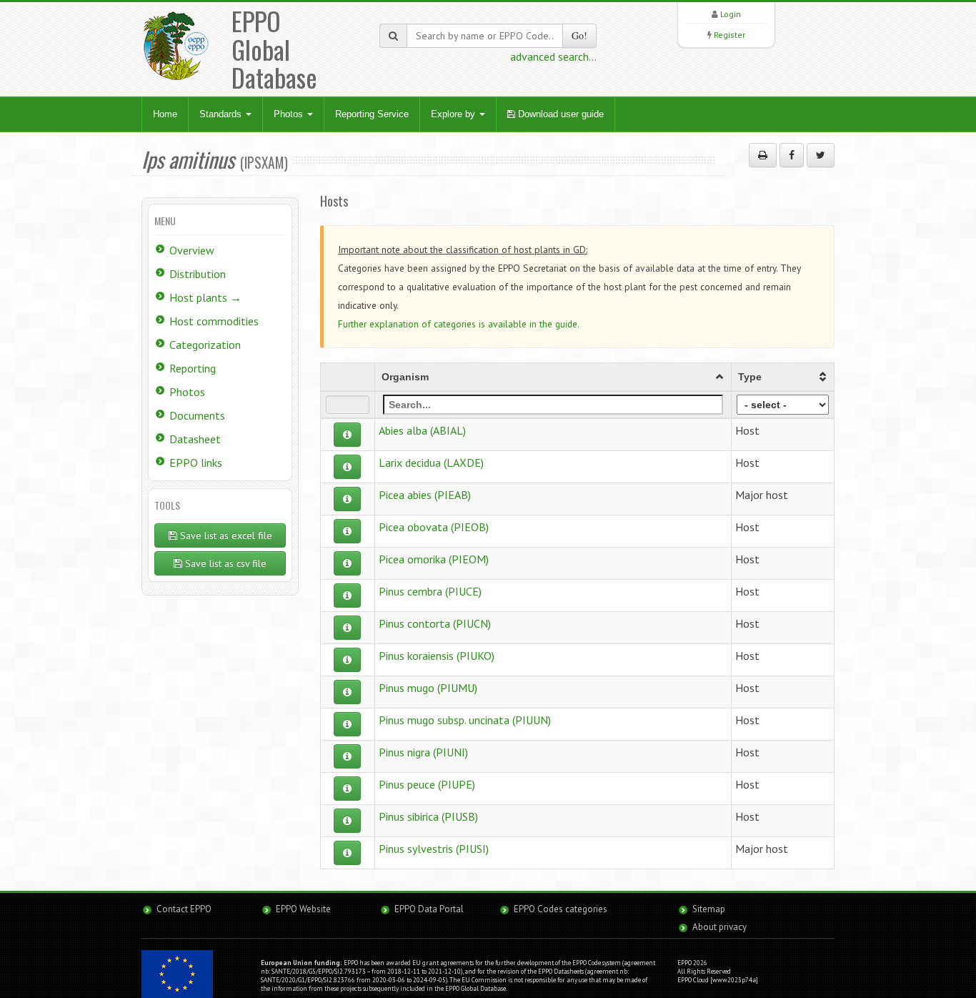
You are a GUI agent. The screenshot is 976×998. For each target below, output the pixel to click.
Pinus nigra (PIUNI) (423, 752)
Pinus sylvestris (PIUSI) (434, 848)
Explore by (454, 114)
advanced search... (553, 56)
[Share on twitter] (821, 155)
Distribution (197, 274)
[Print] (763, 155)
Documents (197, 415)
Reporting (192, 368)
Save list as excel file (224, 535)
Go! (579, 35)
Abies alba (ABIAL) (422, 430)
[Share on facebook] (792, 155)
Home (165, 114)
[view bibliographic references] (347, 435)
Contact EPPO (183, 909)
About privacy (719, 927)
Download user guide (559, 114)
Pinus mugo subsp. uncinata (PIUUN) (465, 720)
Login (730, 14)
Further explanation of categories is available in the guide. (458, 323)
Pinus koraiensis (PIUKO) (436, 655)
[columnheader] (552, 376)
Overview (191, 250)
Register (729, 34)
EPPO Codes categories (560, 909)
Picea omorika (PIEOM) (434, 559)
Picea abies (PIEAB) (425, 495)
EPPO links (195, 462)
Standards (221, 114)
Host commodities (214, 321)
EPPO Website (303, 909)
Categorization (205, 344)
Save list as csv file (224, 563)
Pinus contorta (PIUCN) (435, 623)
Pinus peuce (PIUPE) (427, 784)
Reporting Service (372, 114)
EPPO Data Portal (429, 909)
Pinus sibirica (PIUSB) (428, 816)
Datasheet (195, 439)
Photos (290, 114)
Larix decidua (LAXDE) (431, 462)
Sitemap (708, 909)
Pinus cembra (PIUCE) (430, 591)
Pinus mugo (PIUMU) (428, 688)
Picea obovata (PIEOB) (434, 527)
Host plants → (205, 297)
